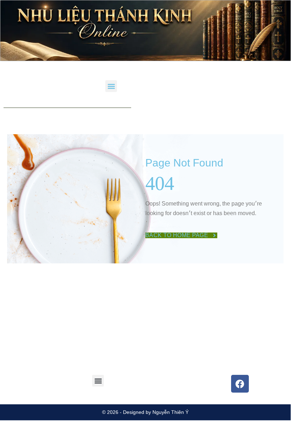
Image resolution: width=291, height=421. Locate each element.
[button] (111, 86)
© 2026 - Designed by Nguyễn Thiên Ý (145, 412)
